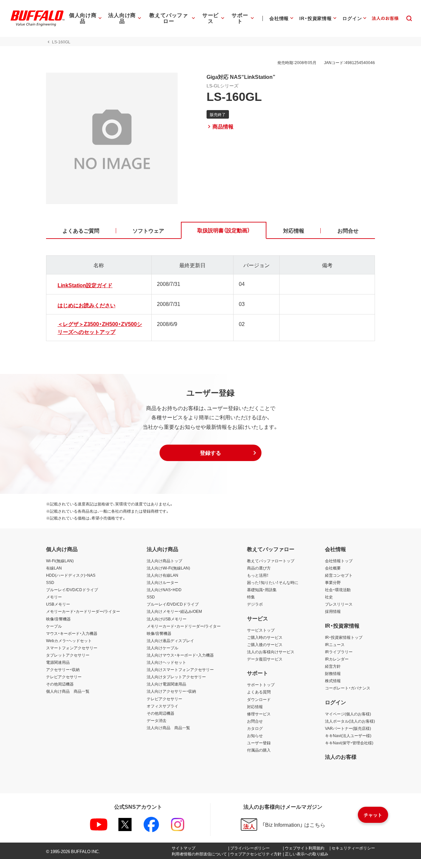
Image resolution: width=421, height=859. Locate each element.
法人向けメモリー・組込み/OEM (174, 611)
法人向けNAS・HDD (164, 589)
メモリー (54, 597)
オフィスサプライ (162, 706)
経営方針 (333, 666)
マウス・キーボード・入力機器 (71, 633)
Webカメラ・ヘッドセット (69, 640)
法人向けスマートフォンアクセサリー (180, 669)
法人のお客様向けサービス (270, 652)
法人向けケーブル (162, 648)
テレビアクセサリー (64, 677)
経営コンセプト (339, 575)
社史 (329, 597)
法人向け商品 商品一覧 (168, 728)
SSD (50, 582)
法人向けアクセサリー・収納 (171, 691)
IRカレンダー (337, 659)
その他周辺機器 (60, 684)
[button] (210, 453)
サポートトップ (261, 684)
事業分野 (333, 582)
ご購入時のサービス (265, 637)
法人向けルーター (162, 582)
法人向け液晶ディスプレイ (170, 640)
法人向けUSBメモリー (166, 619)
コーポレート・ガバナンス (347, 688)
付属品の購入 (259, 750)
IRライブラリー (339, 652)
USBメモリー (58, 604)
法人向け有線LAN (162, 575)
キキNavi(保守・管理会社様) (349, 743)
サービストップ (261, 630)
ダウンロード (259, 699)
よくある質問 (259, 692)
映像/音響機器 (58, 619)
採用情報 (333, 611)
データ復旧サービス (265, 659)
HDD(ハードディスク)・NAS (70, 575)
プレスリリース (339, 604)
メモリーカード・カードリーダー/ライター (83, 611)
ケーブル (54, 626)
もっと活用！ (258, 575)
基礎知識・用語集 (262, 589)
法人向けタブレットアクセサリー (176, 677)
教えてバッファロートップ (270, 561)
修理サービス (259, 714)
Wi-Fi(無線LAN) (60, 561)
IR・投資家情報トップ (343, 637)
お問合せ (255, 721)
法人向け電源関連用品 (166, 684)
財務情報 (333, 673)
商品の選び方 (259, 568)
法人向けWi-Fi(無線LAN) (168, 568)
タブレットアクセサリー (67, 655)
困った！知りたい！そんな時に (272, 582)
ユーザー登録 (259, 743)
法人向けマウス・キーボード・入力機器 (180, 655)
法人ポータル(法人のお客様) (350, 721)
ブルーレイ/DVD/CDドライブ (72, 589)
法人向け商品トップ (164, 561)
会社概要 (333, 568)
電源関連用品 (58, 662)
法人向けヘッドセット (166, 662)
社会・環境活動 (338, 589)
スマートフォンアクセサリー (71, 648)
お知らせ (255, 735)
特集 (251, 597)
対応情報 (255, 706)
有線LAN (54, 568)
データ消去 (156, 720)
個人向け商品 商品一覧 (67, 691)
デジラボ (255, 604)
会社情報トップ (339, 561)
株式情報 (333, 681)
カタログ (255, 728)
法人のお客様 (341, 756)
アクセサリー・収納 (63, 669)
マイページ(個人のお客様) (348, 714)
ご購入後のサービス (265, 644)
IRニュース (335, 644)
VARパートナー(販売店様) (348, 728)
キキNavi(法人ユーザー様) (348, 735)
